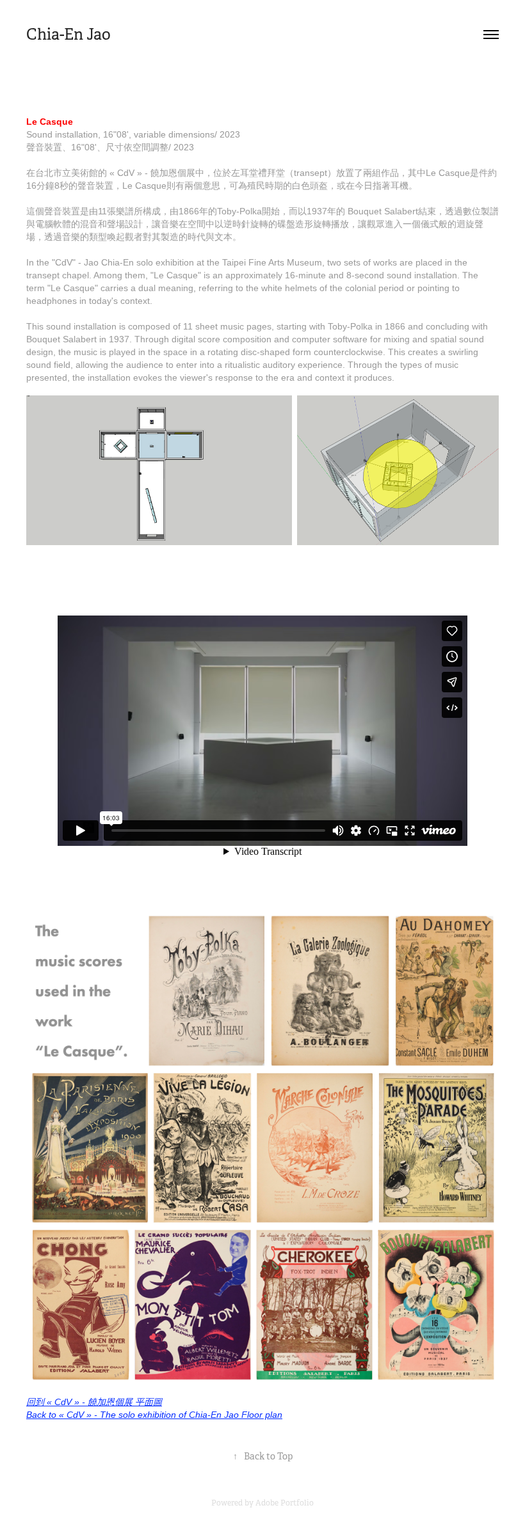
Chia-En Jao (68, 34)
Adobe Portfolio (284, 1503)
